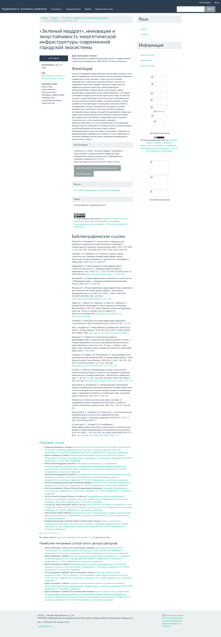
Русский (144, 34)
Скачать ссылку (83, 174)
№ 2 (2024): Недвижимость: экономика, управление (85, 18)
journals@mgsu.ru (45, 626)
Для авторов (146, 60)
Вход (217, 3)
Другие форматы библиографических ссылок (97, 168)
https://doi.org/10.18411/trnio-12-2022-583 (105, 274)
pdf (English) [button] (54, 58)
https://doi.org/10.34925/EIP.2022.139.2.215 (92, 299)
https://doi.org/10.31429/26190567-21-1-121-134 (94, 366)
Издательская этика (104, 9)
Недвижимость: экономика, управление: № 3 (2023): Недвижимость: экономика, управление (86, 480)
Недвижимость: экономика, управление (24, 9)
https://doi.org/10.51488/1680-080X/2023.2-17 (97, 435)
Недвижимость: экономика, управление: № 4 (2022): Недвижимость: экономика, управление (86, 453)
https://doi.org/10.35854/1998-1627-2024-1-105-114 (109, 381)
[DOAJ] (159, 107)
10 (55, 533)
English (144, 29)
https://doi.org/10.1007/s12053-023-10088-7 (109, 333)
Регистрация (205, 3)
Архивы (88, 9)
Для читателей (147, 55)
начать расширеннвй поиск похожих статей (75, 537)
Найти (210, 9)
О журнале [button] (56, 9)
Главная (44, 18)
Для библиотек (148, 66)
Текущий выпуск (73, 9)
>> (60, 533)
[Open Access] (159, 78)
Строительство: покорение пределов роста (111, 483)
